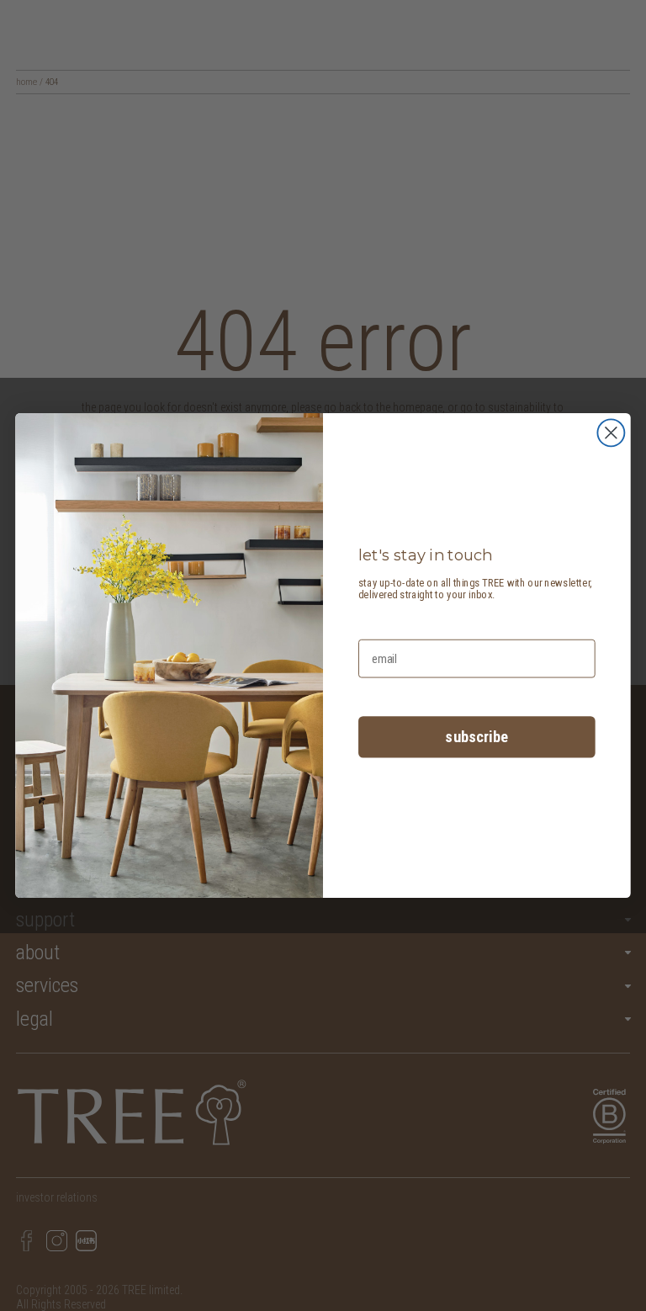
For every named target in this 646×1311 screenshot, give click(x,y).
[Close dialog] (610, 432)
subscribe (476, 737)
